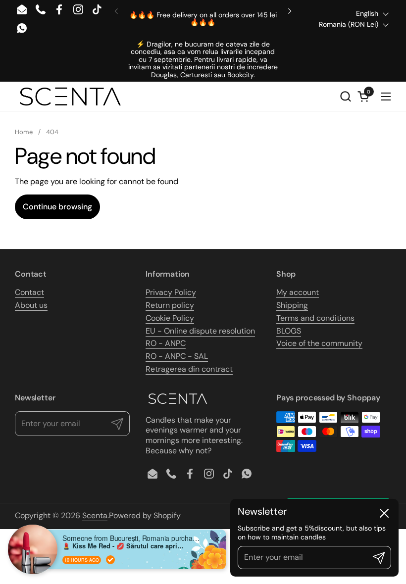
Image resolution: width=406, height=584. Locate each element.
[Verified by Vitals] (110, 559)
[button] (345, 96)
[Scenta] (70, 96)
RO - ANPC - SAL (177, 356)
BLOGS (288, 331)
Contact (29, 292)
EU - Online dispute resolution (200, 331)
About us (31, 305)
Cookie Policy (170, 318)
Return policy (170, 305)
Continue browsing (57, 206)
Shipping (292, 305)
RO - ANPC (166, 343)
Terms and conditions (315, 318)
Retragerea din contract (189, 369)
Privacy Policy (171, 292)
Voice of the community (319, 343)
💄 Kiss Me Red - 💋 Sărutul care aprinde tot (124, 546)
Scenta (94, 515)
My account (297, 292)
